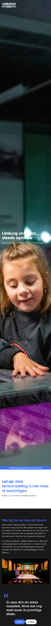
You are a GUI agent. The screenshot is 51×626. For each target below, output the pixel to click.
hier (9, 495)
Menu (32, 622)
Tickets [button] (19, 622)
